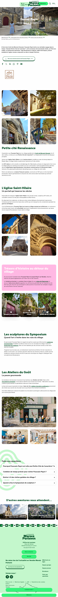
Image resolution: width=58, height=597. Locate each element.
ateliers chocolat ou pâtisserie (40, 386)
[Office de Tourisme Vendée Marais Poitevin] (34, 3)
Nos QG (29, 556)
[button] (50, 3)
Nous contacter (29, 551)
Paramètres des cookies (38, 582)
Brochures (45, 571)
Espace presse (46, 568)
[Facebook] (7, 577)
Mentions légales (19, 582)
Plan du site (9, 582)
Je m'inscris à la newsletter (15, 567)
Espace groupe (46, 565)
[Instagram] (11, 577)
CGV (28, 582)
